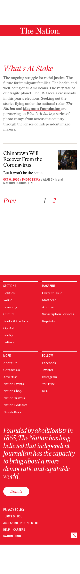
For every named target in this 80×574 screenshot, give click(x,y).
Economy (10, 307)
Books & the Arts (15, 321)
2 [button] (54, 200)
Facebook (49, 363)
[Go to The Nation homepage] (40, 31)
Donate (16, 491)
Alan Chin (50, 180)
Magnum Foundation (18, 183)
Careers (19, 530)
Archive (48, 307)
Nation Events (13, 384)
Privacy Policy (14, 509)
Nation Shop (12, 391)
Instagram (49, 377)
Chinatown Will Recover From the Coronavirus (22, 159)
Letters (8, 342)
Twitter (47, 370)
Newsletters (12, 412)
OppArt (9, 328)
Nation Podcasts (15, 405)
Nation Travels (14, 398)
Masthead (49, 300)
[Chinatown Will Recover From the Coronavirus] (67, 160)
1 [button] (44, 200)
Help (6, 530)
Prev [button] (9, 200)
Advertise (10, 377)
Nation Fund (12, 536)
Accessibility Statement (21, 523)
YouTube (48, 384)
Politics (9, 293)
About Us (10, 363)
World (7, 300)
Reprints (48, 321)
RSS (45, 391)
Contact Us (11, 370)
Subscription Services (58, 314)
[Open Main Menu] (7, 30)
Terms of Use (12, 516)
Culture (9, 314)
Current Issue (52, 293)
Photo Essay (31, 180)
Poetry (8, 335)
